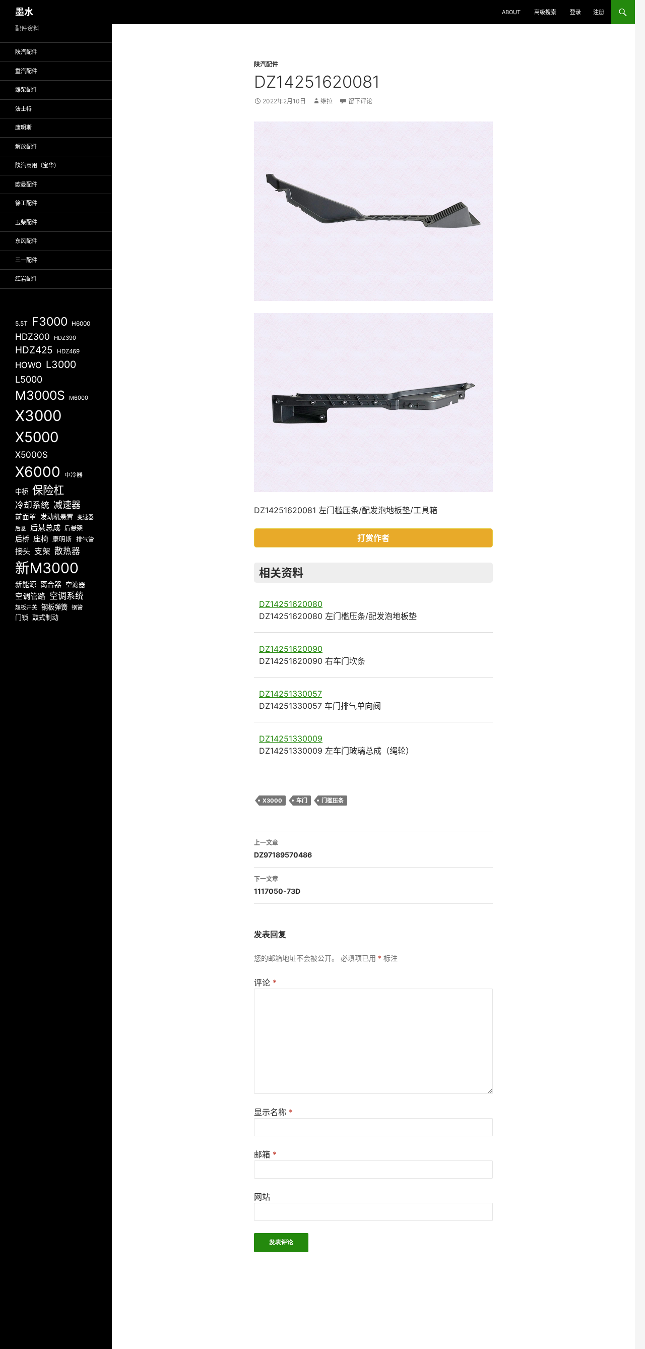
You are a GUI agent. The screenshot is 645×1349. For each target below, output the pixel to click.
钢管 (77, 607)
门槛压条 (332, 800)
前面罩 (25, 517)
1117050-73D (277, 885)
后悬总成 (45, 527)
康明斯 (23, 127)
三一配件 (26, 260)
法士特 (23, 108)
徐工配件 (26, 203)
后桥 (22, 538)
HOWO (28, 365)
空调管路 (30, 596)
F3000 (50, 322)
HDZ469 (68, 351)
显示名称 (273, 1112)
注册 (598, 12)
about (511, 12)
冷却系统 (32, 505)
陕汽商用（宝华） (37, 165)
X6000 (37, 471)
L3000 (61, 364)
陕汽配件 (266, 64)
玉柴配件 (26, 222)
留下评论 (360, 101)
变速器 (85, 517)
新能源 (25, 584)
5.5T (21, 323)
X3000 (272, 800)
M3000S (40, 395)
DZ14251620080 (290, 604)
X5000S (31, 454)
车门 (301, 800)
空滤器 (75, 584)
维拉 (326, 101)
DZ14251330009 (290, 738)
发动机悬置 (56, 517)
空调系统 (66, 596)
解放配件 (26, 146)
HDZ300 (32, 336)
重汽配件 (26, 71)
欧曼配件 (26, 184)
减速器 (67, 505)
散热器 (67, 551)
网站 (262, 1197)
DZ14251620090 (290, 649)
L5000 (28, 379)
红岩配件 (26, 278)
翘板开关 (26, 607)
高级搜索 (545, 12)
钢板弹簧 (54, 607)
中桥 (21, 491)
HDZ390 (65, 337)
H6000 (81, 323)
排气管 (85, 539)
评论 (265, 982)
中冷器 (73, 474)
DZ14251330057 (290, 694)
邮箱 (265, 1154)
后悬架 (73, 528)
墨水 (24, 12)
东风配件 (26, 240)
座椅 (40, 538)
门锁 (21, 617)
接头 (22, 551)
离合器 (50, 584)
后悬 (20, 528)
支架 (42, 551)
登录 (575, 12)
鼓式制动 (45, 617)
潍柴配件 (26, 89)
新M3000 (47, 568)
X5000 (36, 437)
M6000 (78, 397)
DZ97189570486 (283, 849)
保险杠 (48, 490)
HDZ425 (34, 350)
